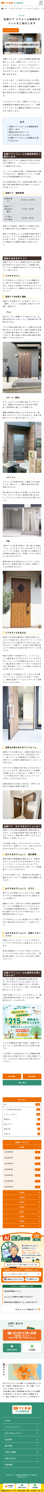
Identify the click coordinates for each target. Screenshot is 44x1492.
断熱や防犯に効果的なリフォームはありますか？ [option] (21, 1302)
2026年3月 (21, 1175)
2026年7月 (21, 1158)
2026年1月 (21, 1187)
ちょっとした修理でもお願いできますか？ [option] (18, 1297)
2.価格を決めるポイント (18, 132)
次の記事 (32, 1076)
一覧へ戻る (22, 1083)
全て (21, 1104)
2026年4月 (21, 1169)
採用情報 (8, 1464)
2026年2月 (21, 1181)
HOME (7, 1420)
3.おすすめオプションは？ (19, 135)
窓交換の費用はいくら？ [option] (12, 1291)
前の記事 (11, 1076)
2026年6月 (21, 1163)
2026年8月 (21, 1152)
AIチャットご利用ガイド (26, 1309)
